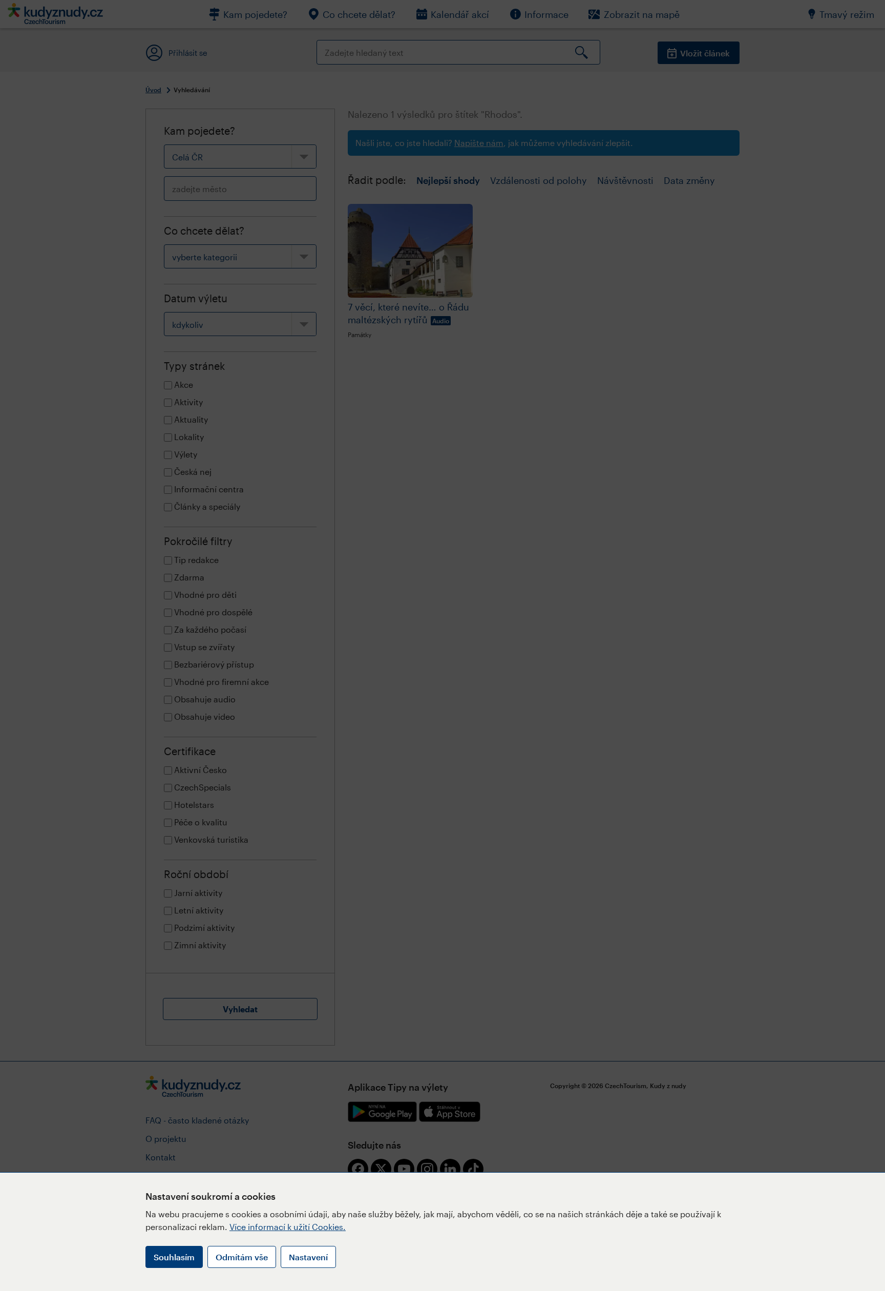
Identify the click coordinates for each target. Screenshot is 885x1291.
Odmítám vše (242, 1257)
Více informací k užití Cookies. (287, 1227)
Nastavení (308, 1257)
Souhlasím (174, 1257)
